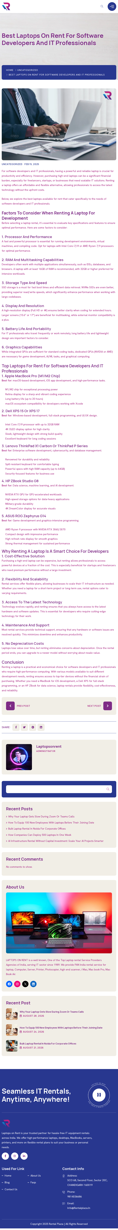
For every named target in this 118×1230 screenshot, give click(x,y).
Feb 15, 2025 (31, 164)
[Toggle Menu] (112, 6)
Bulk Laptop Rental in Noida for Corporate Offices (37, 828)
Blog (7, 1182)
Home (9, 70)
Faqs (33, 1182)
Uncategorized (27, 70)
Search (108, 789)
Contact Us (11, 1189)
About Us (36, 1175)
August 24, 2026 (33, 1031)
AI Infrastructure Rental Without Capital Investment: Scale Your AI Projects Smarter (56, 841)
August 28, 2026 (33, 1015)
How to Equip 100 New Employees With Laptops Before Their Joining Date (51, 822)
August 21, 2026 (33, 1047)
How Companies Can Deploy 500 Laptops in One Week (39, 834)
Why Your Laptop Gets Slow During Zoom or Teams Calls (41, 816)
